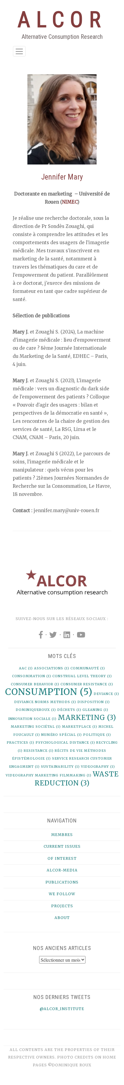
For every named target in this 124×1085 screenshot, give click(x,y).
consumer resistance (86, 684)
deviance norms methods (45, 702)
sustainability (60, 767)
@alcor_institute (62, 1009)
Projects (62, 906)
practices (20, 743)
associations (51, 668)
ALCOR (62, 19)
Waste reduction (77, 778)
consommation (31, 676)
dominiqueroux (36, 710)
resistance (39, 751)
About (62, 917)
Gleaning (95, 710)
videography (98, 767)
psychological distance (65, 743)
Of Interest (62, 858)
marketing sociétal (36, 727)
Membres (62, 834)
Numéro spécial (61, 735)
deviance (106, 694)
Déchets (69, 710)
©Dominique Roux (69, 1065)
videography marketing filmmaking (48, 775)
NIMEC (69, 202)
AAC (26, 668)
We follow (62, 894)
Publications (62, 882)
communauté (87, 668)
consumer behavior (35, 684)
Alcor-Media (62, 870)
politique (97, 735)
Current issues (62, 846)
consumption (48, 691)
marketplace (79, 727)
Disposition (93, 702)
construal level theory (82, 676)
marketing (87, 717)
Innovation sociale (32, 719)
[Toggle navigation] (19, 51)
